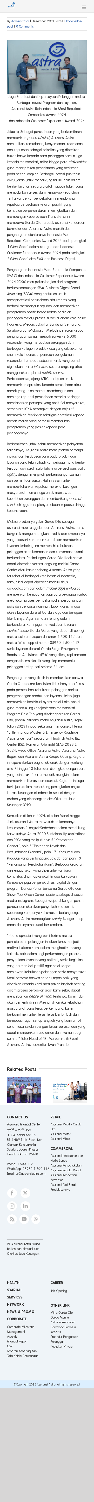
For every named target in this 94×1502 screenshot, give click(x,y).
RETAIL (56, 1117)
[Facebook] (12, 1193)
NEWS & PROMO (20, 1312)
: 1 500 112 (24, 1164)
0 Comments (25, 27)
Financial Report (17, 1341)
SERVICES (15, 1297)
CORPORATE (17, 1319)
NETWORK (15, 1304)
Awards (12, 1337)
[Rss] (12, 1219)
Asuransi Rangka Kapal (66, 1170)
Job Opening (59, 1291)
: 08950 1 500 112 (35, 1169)
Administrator (20, 21)
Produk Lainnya (60, 1190)
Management (16, 1332)
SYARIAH (14, 1290)
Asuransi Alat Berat (63, 1185)
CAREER (57, 1283)
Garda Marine (60, 1318)
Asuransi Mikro (60, 1139)
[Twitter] (25, 1193)
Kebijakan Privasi (62, 1347)
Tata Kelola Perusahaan (22, 1356)
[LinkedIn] (25, 1206)
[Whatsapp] (35, 1219)
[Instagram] (12, 1206)
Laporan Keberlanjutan (22, 1351)
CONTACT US (17, 1117)
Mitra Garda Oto (62, 1313)
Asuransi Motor (61, 1134)
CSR (10, 1346)
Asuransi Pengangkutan (66, 1165)
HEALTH (13, 1283)
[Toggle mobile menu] (84, 7)
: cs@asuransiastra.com (30, 1174)
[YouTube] (24, 1219)
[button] (10, 1090)
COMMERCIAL (62, 1148)
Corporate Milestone (20, 1327)
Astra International (62, 1322)
